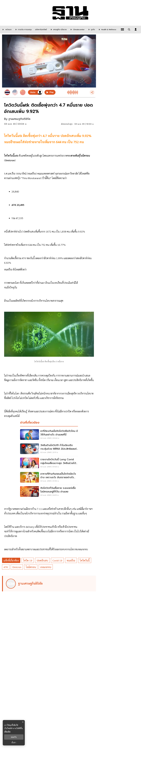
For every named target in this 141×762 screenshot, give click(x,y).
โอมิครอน (31, 567)
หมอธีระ (71, 560)
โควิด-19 (27, 560)
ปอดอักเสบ (42, 560)
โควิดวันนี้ (85, 560)
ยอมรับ (14, 737)
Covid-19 (57, 560)
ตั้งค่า (14, 742)
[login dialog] (135, 29)
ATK (6, 567)
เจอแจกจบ (45, 567)
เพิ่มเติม (7, 731)
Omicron (16, 567)
